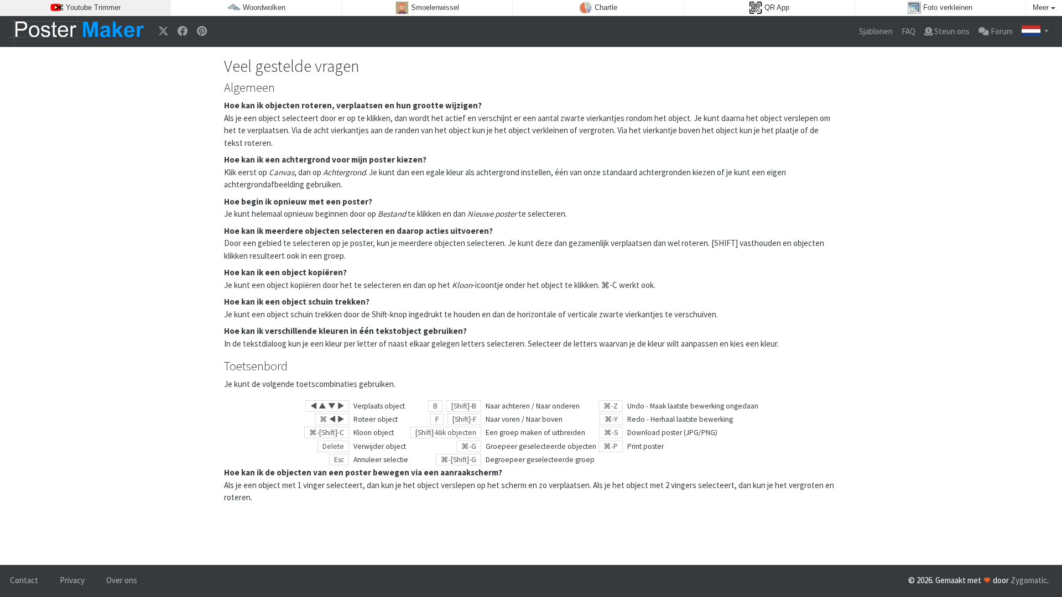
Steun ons (951, 31)
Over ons (121, 580)
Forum (1001, 31)
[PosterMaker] (77, 31)
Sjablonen (876, 31)
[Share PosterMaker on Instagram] (201, 32)
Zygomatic (1029, 580)
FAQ (908, 31)
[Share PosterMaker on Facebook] (182, 32)
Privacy (72, 580)
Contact (24, 580)
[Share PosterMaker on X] (163, 32)
